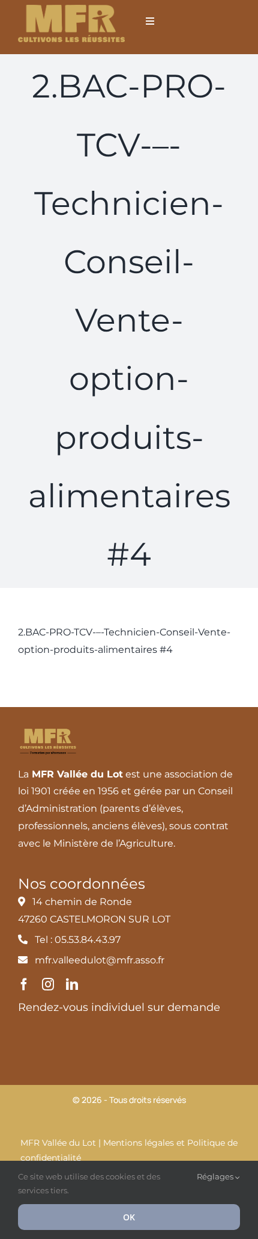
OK (129, 1217)
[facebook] (24, 984)
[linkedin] (72, 984)
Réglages (216, 1176)
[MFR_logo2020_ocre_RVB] (71, 9)
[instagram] (48, 984)
